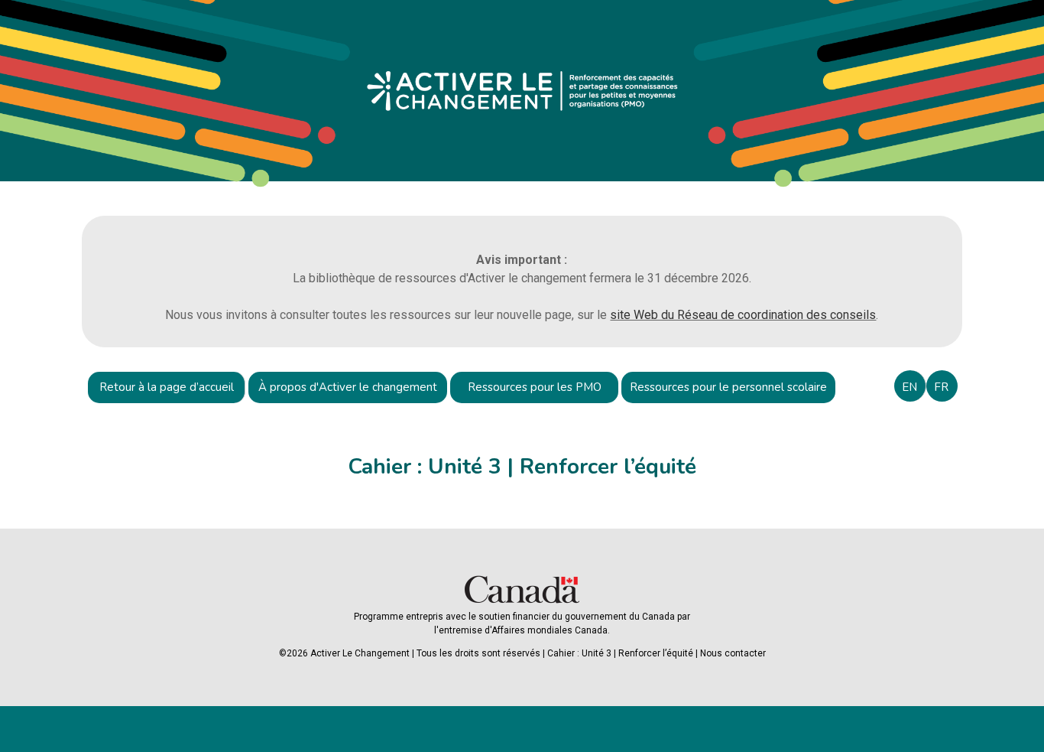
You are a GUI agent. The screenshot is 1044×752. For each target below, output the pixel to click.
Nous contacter (733, 653)
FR (941, 387)
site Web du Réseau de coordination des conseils (743, 315)
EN (909, 387)
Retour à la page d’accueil (166, 387)
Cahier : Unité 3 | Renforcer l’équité (620, 653)
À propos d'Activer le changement (347, 387)
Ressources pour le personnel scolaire (728, 387)
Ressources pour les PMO (534, 387)
